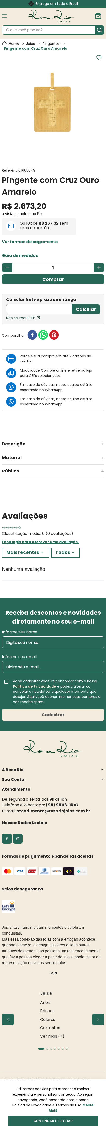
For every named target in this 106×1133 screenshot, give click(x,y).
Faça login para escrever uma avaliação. (40, 542)
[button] (30, 242)
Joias (30, 43)
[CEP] (39, 306)
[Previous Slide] (8, 1019)
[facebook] (32, 335)
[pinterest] (54, 335)
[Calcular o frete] (86, 309)
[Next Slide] (98, 1019)
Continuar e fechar (53, 1121)
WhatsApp (54, 389)
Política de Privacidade (34, 686)
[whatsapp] (43, 335)
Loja (53, 972)
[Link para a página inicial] (11, 44)
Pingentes (51, 43)
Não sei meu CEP (20, 317)
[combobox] (53, 30)
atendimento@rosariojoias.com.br (53, 811)
